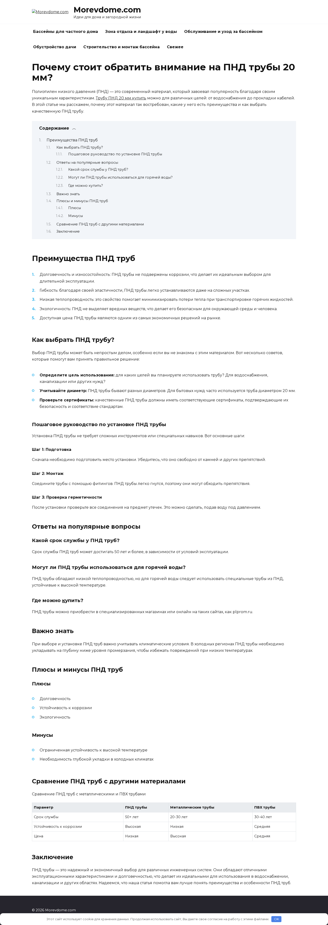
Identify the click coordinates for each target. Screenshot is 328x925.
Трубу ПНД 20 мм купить (121, 98)
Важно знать (68, 194)
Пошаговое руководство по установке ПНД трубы (115, 154)
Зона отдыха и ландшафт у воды (141, 31)
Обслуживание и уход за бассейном (223, 31)
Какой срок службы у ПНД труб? (98, 169)
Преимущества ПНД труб (72, 140)
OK (276, 919)
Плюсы (74, 208)
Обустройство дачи (54, 47)
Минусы (75, 216)
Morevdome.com (107, 9)
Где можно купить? (85, 185)
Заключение (68, 231)
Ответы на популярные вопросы (87, 162)
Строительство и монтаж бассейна (121, 47)
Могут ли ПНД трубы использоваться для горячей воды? (120, 177)
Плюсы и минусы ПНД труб (82, 201)
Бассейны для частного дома (65, 31)
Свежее (175, 47)
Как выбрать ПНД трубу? (79, 147)
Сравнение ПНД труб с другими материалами (100, 224)
